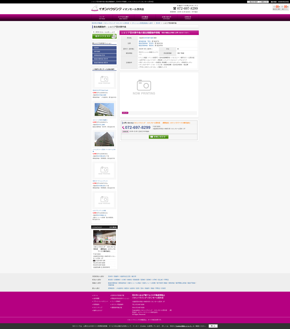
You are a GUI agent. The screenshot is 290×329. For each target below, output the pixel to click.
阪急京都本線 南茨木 (101, 62)
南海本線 (171, 283)
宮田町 (143, 280)
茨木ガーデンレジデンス (100, 181)
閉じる (213, 326)
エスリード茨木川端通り (100, 120)
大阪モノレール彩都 (148, 283)
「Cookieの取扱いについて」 (184, 326)
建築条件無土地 (117, 307)
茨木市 (145, 38)
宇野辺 (166, 280)
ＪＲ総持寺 (119, 288)
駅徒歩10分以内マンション (120, 298)
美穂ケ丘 (103, 215)
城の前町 (103, 95)
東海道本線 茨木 (99, 55)
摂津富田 (111, 288)
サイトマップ (97, 307)
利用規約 (96, 304)
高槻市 (116, 276)
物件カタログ (97, 310)
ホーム (95, 295)
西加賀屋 (136, 280)
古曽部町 (117, 280)
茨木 (149, 41)
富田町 (148, 280)
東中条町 (150, 38)
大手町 (154, 280)
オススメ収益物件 (117, 304)
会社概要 (96, 298)
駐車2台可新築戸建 (118, 295)
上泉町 (103, 124)
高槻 (152, 288)
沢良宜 (163, 288)
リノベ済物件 (116, 301)
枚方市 (134, 276)
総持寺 (132, 288)
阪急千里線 (191, 283)
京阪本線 (111, 285)
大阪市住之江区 (125, 276)
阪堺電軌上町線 (181, 283)
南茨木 (151, 45)
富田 (137, 288)
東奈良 (129, 280)
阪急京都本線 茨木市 (101, 59)
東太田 (103, 156)
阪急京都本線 (143, 43)
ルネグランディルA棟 (99, 210)
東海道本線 (142, 41)
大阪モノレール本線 (134, 283)
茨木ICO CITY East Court (100, 90)
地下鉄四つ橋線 (162, 283)
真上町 (160, 280)
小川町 (123, 280)
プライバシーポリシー (100, 301)
